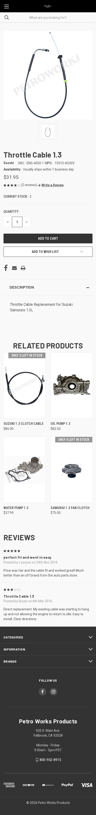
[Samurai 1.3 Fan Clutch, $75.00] (71, 470)
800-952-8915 (50, 760)
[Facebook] (5, 268)
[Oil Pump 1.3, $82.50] (71, 385)
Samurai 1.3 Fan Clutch (70, 508)
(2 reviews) (29, 185)
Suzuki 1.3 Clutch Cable (23, 424)
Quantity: (11, 211)
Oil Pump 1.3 (60, 424)
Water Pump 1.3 (15, 508)
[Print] (23, 268)
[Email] (14, 268)
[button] (51, 185)
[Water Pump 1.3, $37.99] (24, 470)
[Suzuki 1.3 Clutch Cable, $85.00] (24, 385)
